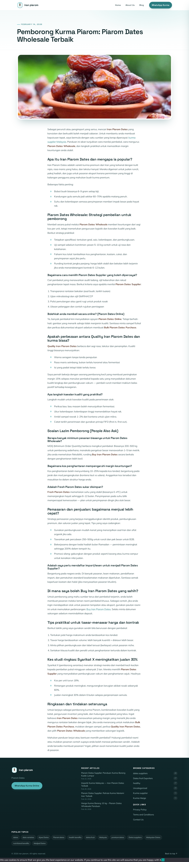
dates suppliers (154, 773)
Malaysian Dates (153, 837)
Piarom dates (58, 837)
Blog (141, 5)
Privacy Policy (140, 809)
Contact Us (138, 819)
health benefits (75, 837)
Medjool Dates (40, 843)
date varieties (28, 837)
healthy (154, 783)
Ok (163, 859)
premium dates (118, 837)
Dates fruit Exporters (154, 778)
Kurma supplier (154, 793)
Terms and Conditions (143, 814)
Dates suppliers (135, 837)
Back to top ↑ (171, 853)
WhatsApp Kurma (160, 5)
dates (15, 837)
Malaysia (103, 837)
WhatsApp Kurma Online (27, 785)
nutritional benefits (21, 843)
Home (118, 5)
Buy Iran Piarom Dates (98, 609)
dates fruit (90, 837)
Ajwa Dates (44, 837)
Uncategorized (154, 788)
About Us (130, 5)
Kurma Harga (154, 798)
